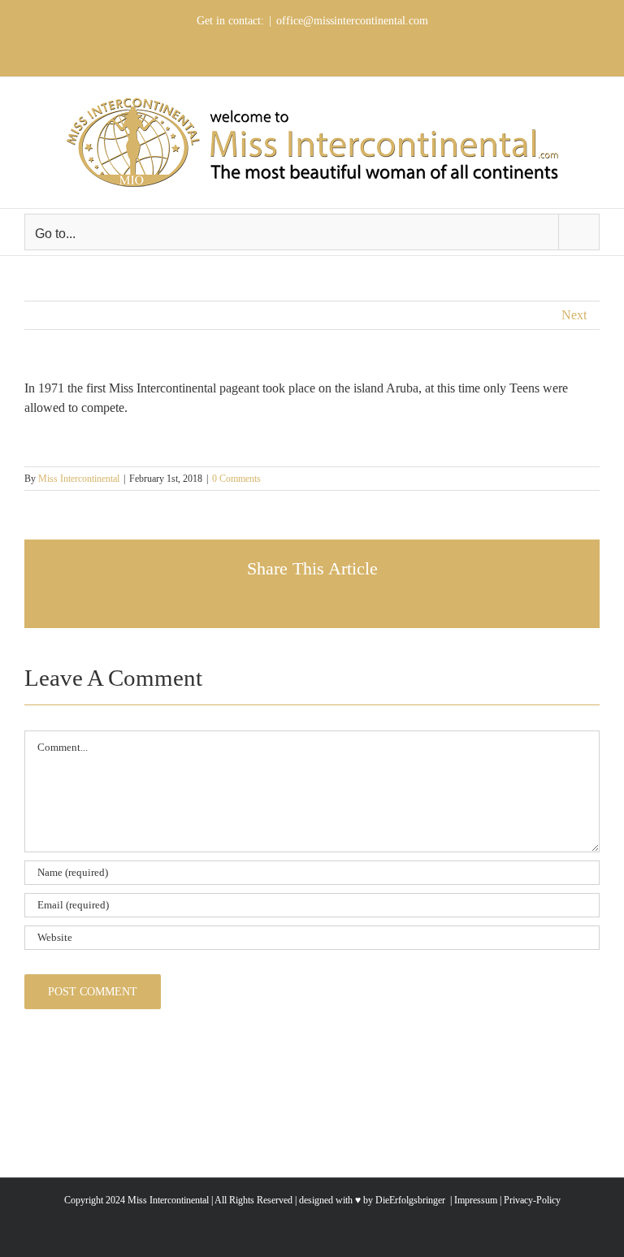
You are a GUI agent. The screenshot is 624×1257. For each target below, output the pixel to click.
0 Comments (236, 478)
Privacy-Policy (532, 1200)
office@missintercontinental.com (352, 21)
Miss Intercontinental (78, 478)
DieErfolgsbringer (410, 1200)
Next (574, 315)
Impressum (474, 1200)
